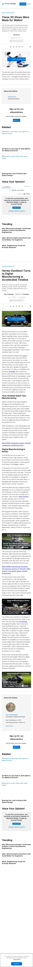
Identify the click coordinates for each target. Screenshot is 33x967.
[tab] (6, 186)
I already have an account (16, 211)
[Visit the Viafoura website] (26, 194)
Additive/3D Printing (8, 12)
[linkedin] (13, 47)
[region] (16, 190)
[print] (30, 47)
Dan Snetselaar (9, 294)
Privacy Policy (17, 959)
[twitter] (16, 47)
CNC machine (24, 496)
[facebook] (11, 47)
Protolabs (26, 294)
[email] (22, 47)
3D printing (23, 621)
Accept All (16, 963)
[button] (3, 4)
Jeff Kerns (16, 34)
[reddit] (19, 47)
